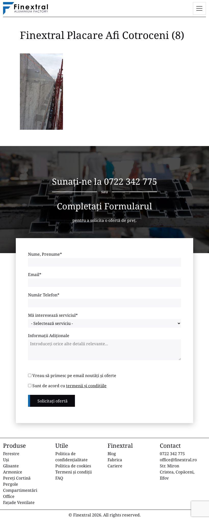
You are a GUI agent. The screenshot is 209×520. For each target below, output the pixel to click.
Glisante (11, 466)
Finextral (82, 515)
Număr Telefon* (43, 295)
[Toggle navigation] (199, 8)
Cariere (115, 466)
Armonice (12, 472)
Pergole (10, 484)
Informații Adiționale (48, 335)
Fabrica (115, 460)
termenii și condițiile (86, 385)
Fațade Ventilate (19, 502)
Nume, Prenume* (45, 254)
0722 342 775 (130, 181)
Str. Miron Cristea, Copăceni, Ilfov (177, 472)
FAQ (59, 478)
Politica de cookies (73, 466)
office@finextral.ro (178, 460)
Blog (112, 453)
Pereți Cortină (17, 478)
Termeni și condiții (73, 472)
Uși (6, 460)
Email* (34, 274)
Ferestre (11, 453)
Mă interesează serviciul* (53, 315)
